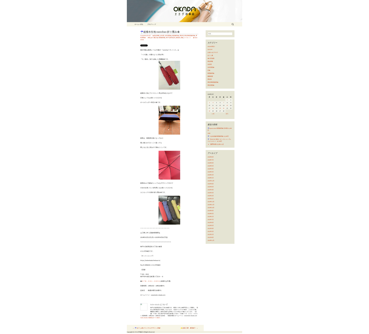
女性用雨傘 (168, 35)
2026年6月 (211, 163)
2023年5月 (211, 225)
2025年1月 (211, 198)
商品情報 (156, 35)
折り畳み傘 (154, 37)
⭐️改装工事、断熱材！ (189, 328)
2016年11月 (211, 240)
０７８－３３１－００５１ (151, 281)
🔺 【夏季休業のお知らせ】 (216, 144)
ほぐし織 (210, 55)
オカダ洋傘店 (139, 332)
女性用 (162, 35)
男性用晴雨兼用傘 (189, 35)
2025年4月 (211, 190)
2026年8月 (211, 157)
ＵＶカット (187, 37)
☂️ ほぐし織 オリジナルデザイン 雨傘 (146, 328)
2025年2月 (211, 196)
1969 (209, 133)
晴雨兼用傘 (175, 35)
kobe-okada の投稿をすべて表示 (150, 318)
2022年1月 (211, 234)
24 (209, 111)
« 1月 (213, 114)
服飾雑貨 (210, 76)
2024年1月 (211, 216)
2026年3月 (211, 172)
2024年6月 (211, 210)
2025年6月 (211, 184)
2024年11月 (211, 204)
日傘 (209, 70)
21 (223, 108)
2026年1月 (211, 178)
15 (227, 105)
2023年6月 (211, 222)
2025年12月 (211, 181)
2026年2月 (211, 175)
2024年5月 (211, 213)
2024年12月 (211, 201)
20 (220, 108)
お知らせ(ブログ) (213, 52)
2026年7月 (211, 160)
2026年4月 (211, 169)
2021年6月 (211, 237)
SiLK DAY (210, 49)
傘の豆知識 (211, 58)
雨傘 (182, 37)
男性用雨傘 (211, 85)
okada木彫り (211, 46)
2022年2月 (211, 231)
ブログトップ (151, 24)
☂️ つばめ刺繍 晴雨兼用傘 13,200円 (218, 136)
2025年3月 (211, 193)
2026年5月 (211, 166)
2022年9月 (211, 228)
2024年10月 (211, 207)
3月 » (227, 114)
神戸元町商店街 (170, 37)
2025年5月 (211, 187)
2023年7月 (211, 219)
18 (213, 108)
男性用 (182, 35)
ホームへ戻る (139, 24)
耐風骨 (178, 37)
